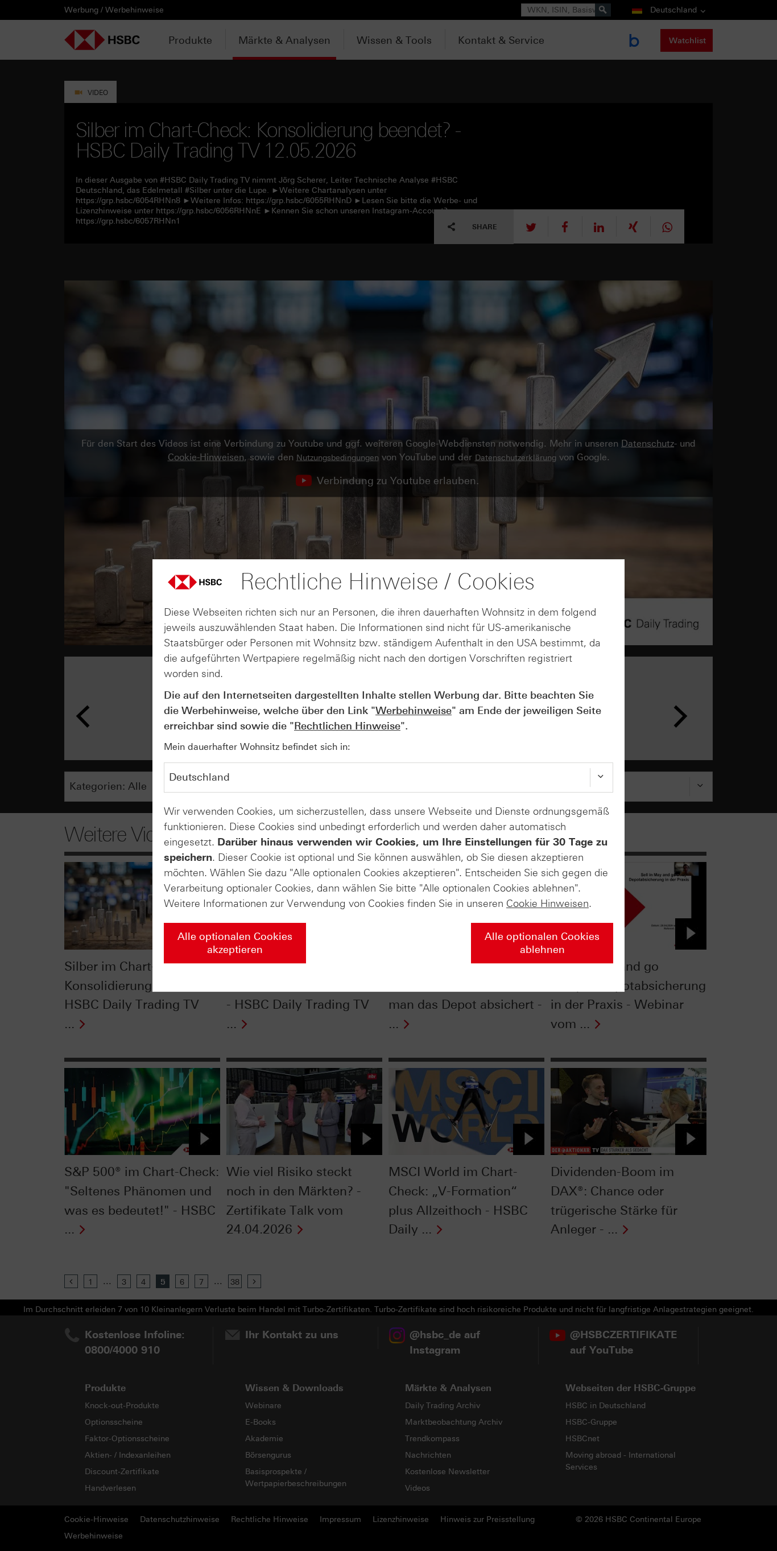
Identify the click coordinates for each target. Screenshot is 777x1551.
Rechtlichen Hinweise (347, 726)
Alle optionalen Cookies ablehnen (542, 943)
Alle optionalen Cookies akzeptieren (234, 943)
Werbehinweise (413, 710)
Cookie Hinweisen (547, 903)
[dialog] (388, 775)
